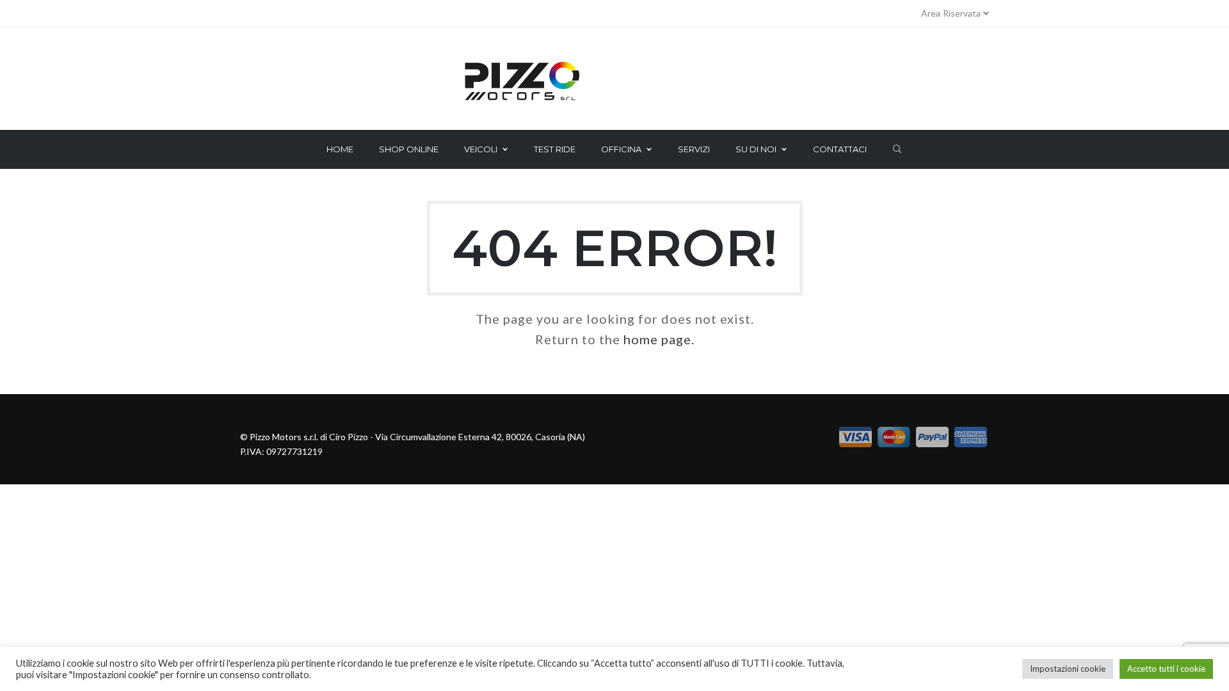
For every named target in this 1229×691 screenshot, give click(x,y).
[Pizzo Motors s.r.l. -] (614, 82)
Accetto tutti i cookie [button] (1166, 668)
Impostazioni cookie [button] (1067, 668)
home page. (659, 339)
